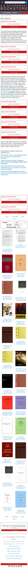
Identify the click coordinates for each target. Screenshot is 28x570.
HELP (14, 13)
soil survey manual (9, 91)
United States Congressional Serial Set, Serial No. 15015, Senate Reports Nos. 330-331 (21, 343)
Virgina (7, 97)
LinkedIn (21, 566)
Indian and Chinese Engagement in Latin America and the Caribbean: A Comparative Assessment (14, 172)
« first (7, 216)
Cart (24, 13)
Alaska (8, 96)
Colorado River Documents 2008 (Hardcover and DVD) (7, 392)
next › (23, 216)
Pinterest (19, 566)
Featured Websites (14, 558)
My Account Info (14, 551)
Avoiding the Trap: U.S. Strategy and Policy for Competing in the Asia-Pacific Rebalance (14, 156)
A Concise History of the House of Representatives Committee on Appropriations (20, 275)
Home (2, 15)
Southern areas (17, 96)
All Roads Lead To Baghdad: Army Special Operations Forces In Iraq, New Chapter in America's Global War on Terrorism (21, 323)
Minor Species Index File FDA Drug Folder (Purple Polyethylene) (21, 413)
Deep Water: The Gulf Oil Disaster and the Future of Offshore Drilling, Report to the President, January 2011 (21, 370)
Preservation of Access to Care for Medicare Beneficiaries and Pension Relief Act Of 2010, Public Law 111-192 (7, 438)
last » (14, 219)
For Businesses (14, 553)
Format (5, 222)
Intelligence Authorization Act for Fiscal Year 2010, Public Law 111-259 (21, 487)
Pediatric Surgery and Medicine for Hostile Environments (7, 277)
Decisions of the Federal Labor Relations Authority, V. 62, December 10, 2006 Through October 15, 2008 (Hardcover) (7, 461)
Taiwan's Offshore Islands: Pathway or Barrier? (12, 161)
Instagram (14, 566)
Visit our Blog (14, 564)
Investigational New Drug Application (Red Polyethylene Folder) (7, 414)
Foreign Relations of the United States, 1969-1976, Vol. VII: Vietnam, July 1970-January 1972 (20, 391)
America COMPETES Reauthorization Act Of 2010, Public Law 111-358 (7, 251)
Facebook (9, 566)
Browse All (7, 15)
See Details (14, 530)
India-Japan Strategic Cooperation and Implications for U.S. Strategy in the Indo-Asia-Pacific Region (13, 167)
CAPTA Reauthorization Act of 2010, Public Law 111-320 (20, 246)
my (6, 13)
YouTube (16, 566)
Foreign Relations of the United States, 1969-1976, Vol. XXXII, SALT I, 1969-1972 (7, 298)
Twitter (12, 566)
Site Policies (14, 546)
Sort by (9, 225)
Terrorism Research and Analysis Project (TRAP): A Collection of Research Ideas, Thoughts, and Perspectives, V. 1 (7, 320)
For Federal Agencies (14, 556)
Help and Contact (14, 549)
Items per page (11, 227)
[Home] (14, 9)
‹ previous (15, 216)
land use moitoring (6, 84)
